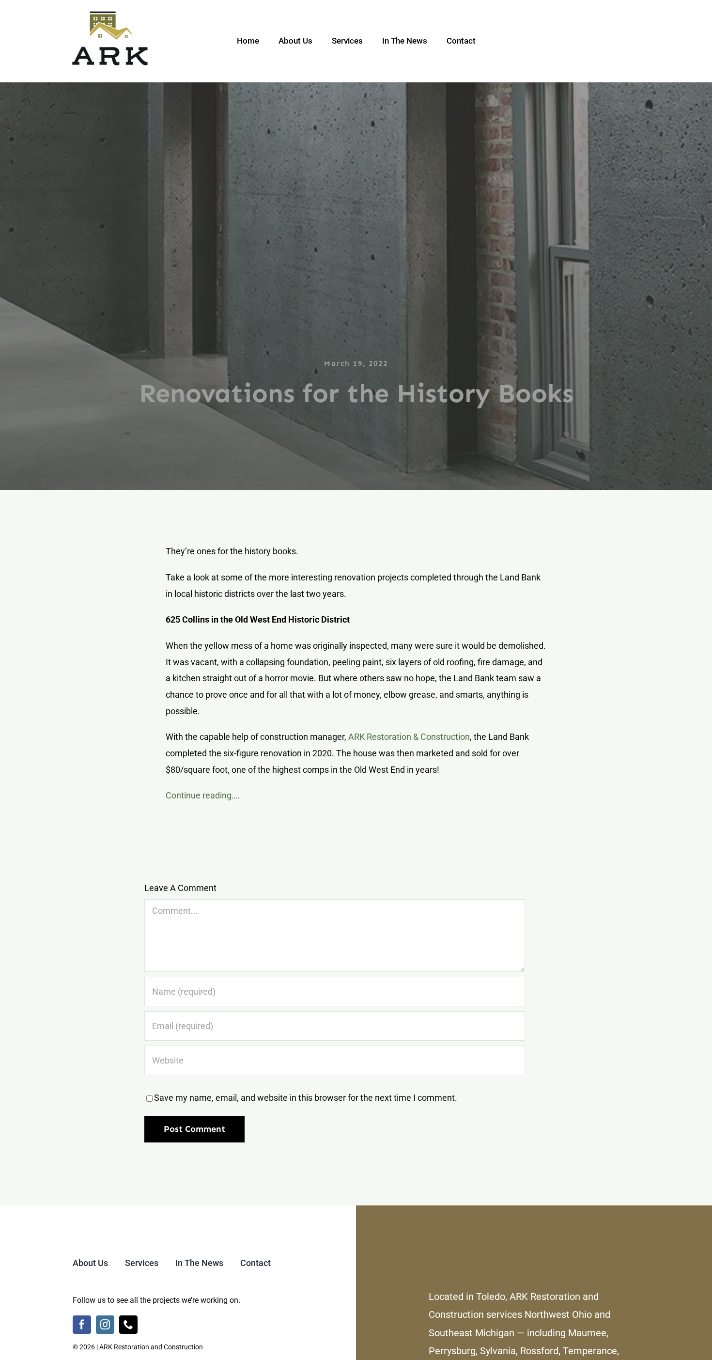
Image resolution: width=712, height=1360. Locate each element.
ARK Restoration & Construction (409, 737)
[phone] (128, 1324)
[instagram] (105, 1324)
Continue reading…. (203, 795)
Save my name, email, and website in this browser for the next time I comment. (305, 1098)
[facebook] (82, 1324)
